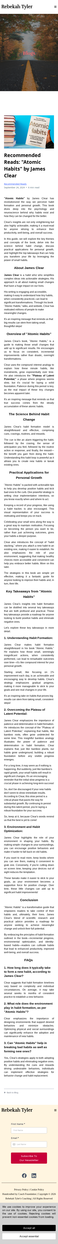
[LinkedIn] (34, 1175)
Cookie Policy (37, 1189)
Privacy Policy (21, 1189)
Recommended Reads (15, 183)
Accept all (29, 1228)
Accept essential (29, 1236)
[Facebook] (24, 1175)
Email (15, 1138)
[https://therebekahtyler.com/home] (17, 6)
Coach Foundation (27, 1194)
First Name (18, 1124)
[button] (55, 7)
